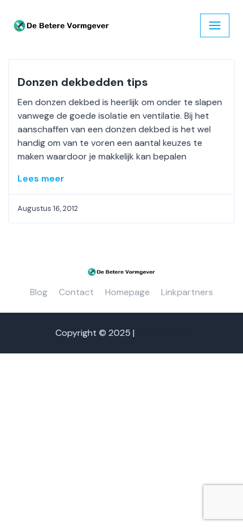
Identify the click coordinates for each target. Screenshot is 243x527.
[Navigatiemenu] (214, 25)
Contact (76, 292)
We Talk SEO (162, 333)
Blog (38, 292)
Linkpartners (187, 292)
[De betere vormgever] (62, 26)
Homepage (127, 292)
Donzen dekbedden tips (83, 82)
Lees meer (41, 178)
